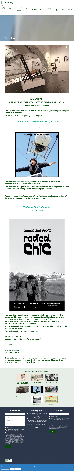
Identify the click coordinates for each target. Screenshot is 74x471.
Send (8, 446)
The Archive (26, 9)
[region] (37, 467)
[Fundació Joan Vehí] (7, 2)
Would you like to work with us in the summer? (4, 9)
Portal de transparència (50, 9)
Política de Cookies (69, 466)
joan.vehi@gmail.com (38, 416)
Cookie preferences (64, 456)
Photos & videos (57, 9)
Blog (63, 9)
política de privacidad (17, 427)
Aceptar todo (18, 469)
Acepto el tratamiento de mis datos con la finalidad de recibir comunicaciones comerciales (15, 433)
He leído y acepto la (13, 427)
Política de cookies (56, 456)
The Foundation (11, 9)
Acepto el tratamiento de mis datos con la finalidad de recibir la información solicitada (15, 430)
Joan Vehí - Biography (19, 9)
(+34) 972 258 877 (38, 417)
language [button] (70, 9)
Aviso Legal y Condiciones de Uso (35, 456)
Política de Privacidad (13, 443)
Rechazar (12, 469)
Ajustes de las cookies (5, 469)
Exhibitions (34, 9)
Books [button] (41, 9)
